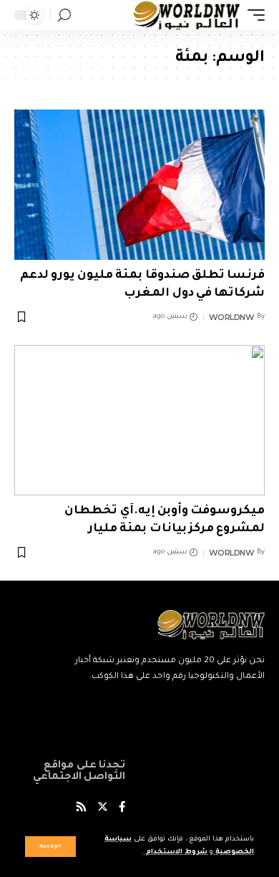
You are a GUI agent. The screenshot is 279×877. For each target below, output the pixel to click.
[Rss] (81, 809)
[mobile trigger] (252, 15)
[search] (64, 15)
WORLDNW (232, 317)
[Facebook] (122, 809)
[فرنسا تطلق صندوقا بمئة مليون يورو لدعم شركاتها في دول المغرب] (139, 185)
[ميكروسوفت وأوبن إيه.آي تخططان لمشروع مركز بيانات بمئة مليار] (139, 420)
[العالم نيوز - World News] (187, 15)
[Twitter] (102, 809)
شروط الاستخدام (175, 852)
